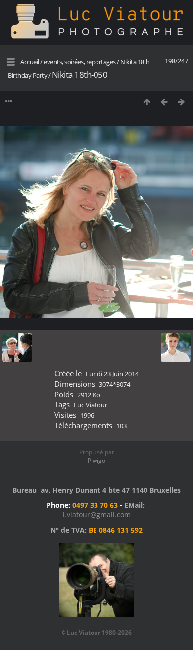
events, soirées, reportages (80, 61)
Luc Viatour (90, 404)
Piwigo (96, 460)
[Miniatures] (146, 101)
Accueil (29, 61)
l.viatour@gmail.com (97, 514)
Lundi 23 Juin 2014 (112, 373)
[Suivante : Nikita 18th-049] (181, 101)
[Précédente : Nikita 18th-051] (164, 101)
